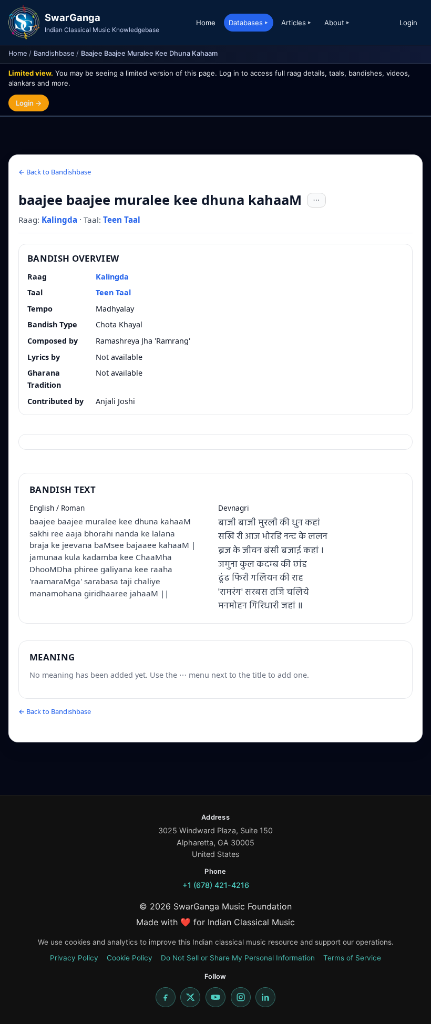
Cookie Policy (129, 958)
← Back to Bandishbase (54, 172)
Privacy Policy (74, 958)
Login (408, 22)
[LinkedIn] (265, 997)
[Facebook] (166, 997)
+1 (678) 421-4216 (215, 885)
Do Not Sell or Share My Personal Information (238, 958)
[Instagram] (241, 997)
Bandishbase (54, 53)
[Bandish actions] (316, 200)
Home (206, 22)
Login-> (29, 103)
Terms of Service (352, 958)
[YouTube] (215, 997)
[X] (190, 997)
